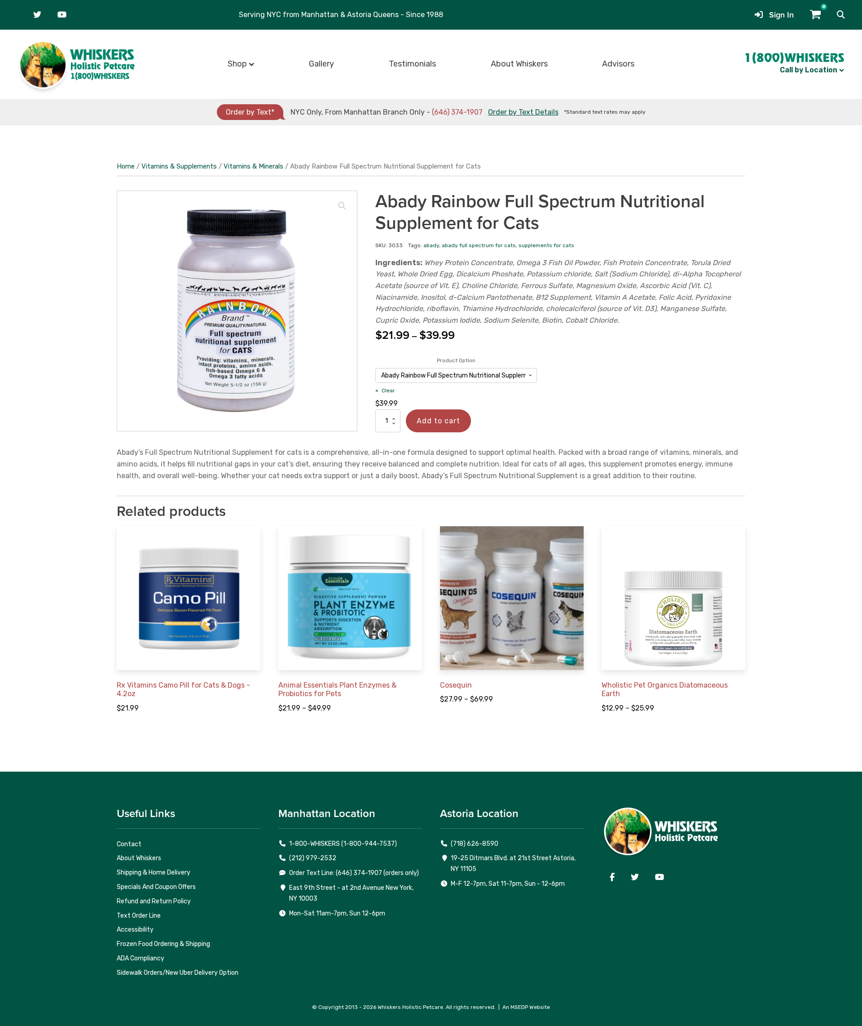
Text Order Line (139, 915)
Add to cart (438, 421)
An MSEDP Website (526, 1007)
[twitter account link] (37, 15)
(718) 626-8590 (474, 844)
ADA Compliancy (140, 958)
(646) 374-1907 (457, 112)
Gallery (321, 64)
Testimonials (412, 64)
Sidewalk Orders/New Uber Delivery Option (177, 973)
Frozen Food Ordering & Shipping (163, 944)
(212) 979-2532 (312, 858)
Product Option (456, 360)
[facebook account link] (612, 877)
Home (126, 166)
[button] (841, 15)
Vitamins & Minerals (253, 166)
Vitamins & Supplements (179, 166)
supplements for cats (546, 245)
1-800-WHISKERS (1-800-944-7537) (343, 844)
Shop (237, 64)
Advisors (618, 64)
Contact (129, 844)
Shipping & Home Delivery (153, 872)
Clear (388, 390)
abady (431, 245)
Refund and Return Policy (154, 901)
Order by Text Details (523, 112)
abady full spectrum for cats (479, 245)
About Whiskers (519, 64)
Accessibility (135, 929)
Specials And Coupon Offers (156, 887)
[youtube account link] (62, 15)
